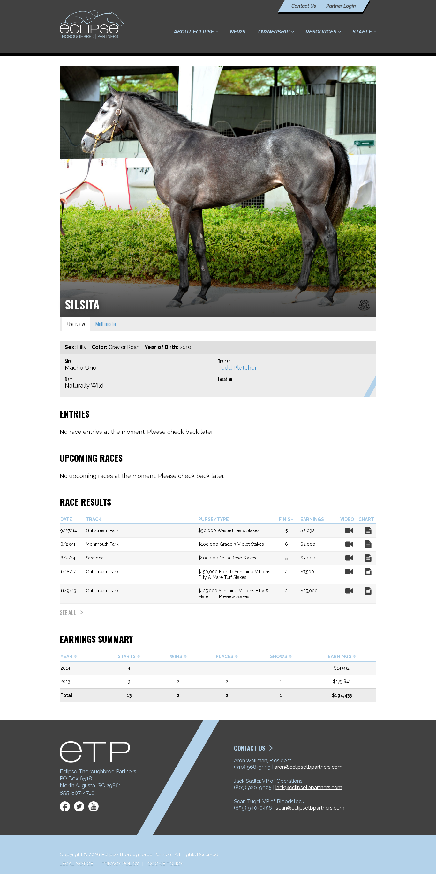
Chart (368, 530)
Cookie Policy (165, 864)
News (237, 31)
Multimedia (105, 324)
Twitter (79, 806)
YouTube (93, 806)
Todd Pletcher (237, 367)
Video (349, 530)
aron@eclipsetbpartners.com (308, 767)
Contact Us (303, 6)
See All (68, 612)
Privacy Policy (120, 864)
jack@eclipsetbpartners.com (308, 787)
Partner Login (341, 6)
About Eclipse (194, 31)
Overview (76, 324)
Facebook (65, 806)
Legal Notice (76, 864)
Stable (362, 31)
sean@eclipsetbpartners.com (310, 808)
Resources (320, 31)
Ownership (273, 31)
